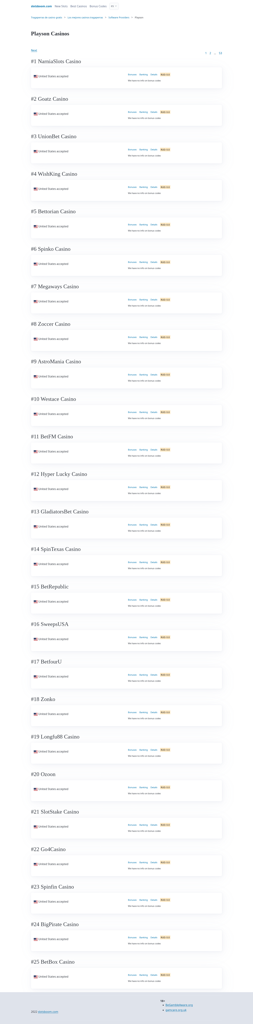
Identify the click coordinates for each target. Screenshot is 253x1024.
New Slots (61, 6)
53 (220, 53)
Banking (143, 74)
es (112, 6)
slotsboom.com (48, 1012)
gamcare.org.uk (176, 1010)
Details (153, 74)
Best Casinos (78, 6)
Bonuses (132, 74)
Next (34, 50)
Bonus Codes (98, 6)
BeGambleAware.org (179, 1005)
